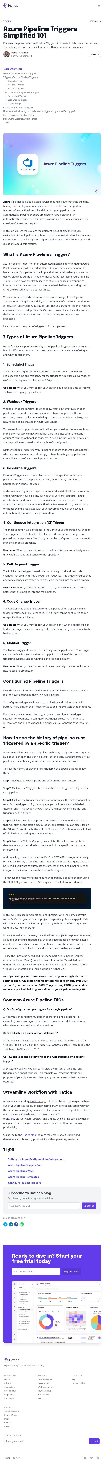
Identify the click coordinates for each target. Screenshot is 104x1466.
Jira (12, 1118)
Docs (6, 1419)
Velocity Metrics (45, 1379)
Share (93, 54)
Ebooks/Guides (78, 1383)
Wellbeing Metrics (46, 1387)
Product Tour (10, 1390)
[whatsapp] (22, 1224)
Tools (7, 21)
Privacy (16, 1458)
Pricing (7, 1383)
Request (94, 1441)
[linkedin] (11, 1224)
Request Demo (71, 1271)
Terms (7, 1458)
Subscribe (89, 1205)
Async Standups (45, 1390)
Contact (7, 1422)
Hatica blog (29, 1134)
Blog (74, 1379)
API (39, 1398)
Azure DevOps (38, 1101)
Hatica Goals (43, 1394)
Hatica (19, 1123)
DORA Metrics (44, 1383)
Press (6, 1426)
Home (7, 1379)
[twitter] (5, 1224)
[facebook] (16, 1224)
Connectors (9, 1387)
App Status (9, 1398)
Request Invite (10, 1415)
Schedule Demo (11, 1411)
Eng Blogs (8, 1394)
